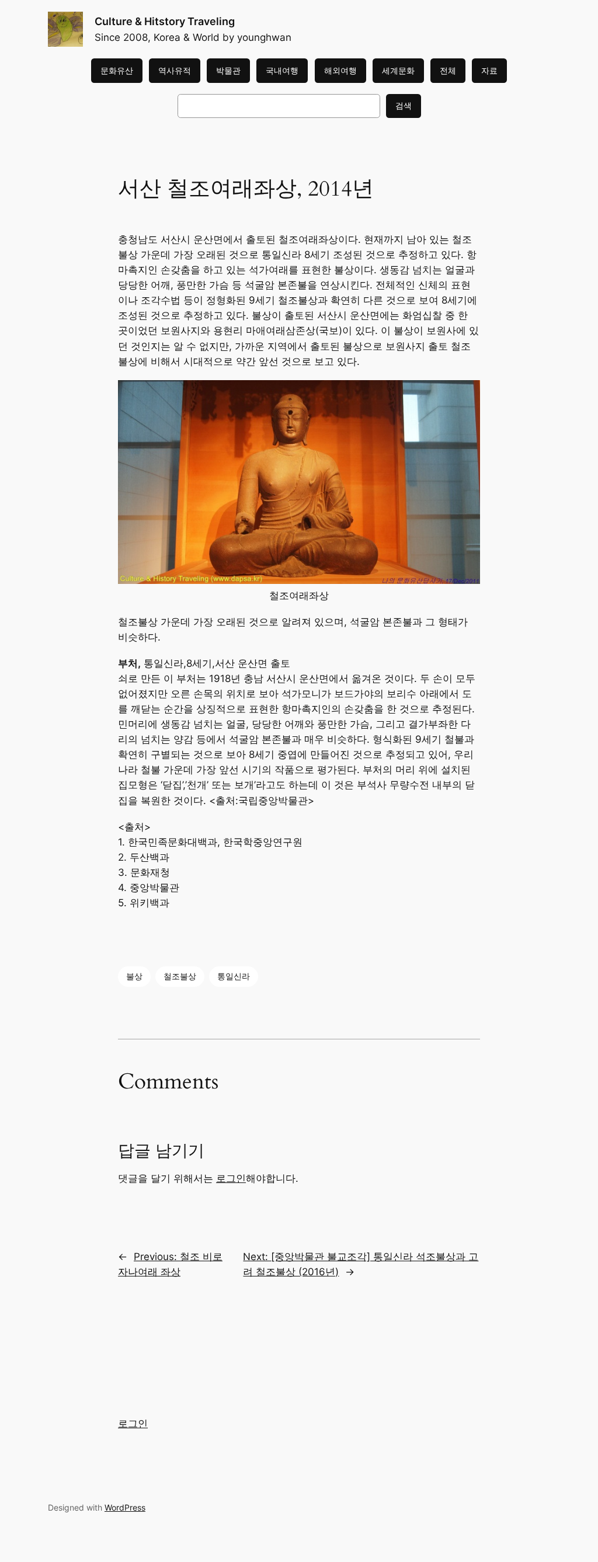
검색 (403, 105)
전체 (448, 70)
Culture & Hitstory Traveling (165, 21)
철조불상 (180, 976)
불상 (134, 976)
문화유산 (116, 70)
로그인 (231, 1178)
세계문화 (398, 70)
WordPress (125, 1507)
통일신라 (233, 976)
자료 (489, 70)
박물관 (228, 70)
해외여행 (340, 70)
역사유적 (174, 70)
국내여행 (282, 70)
